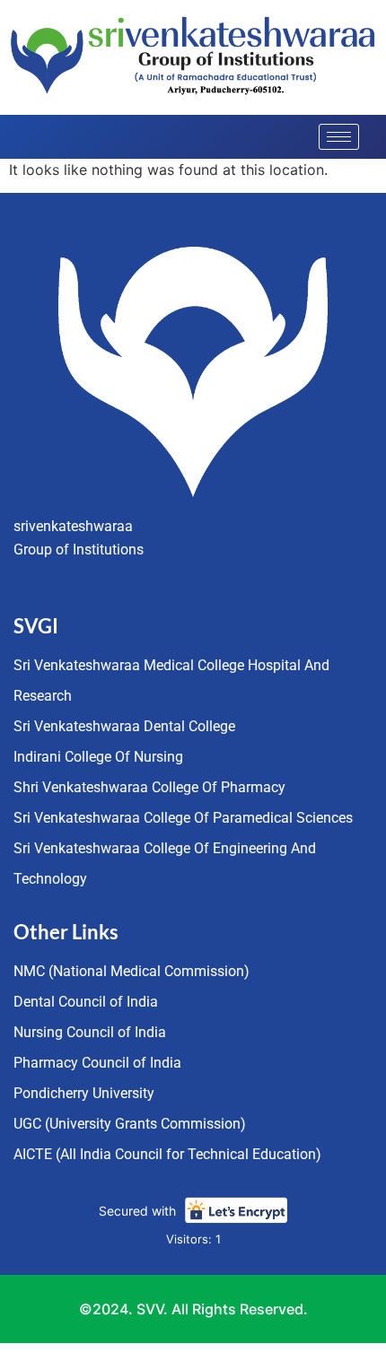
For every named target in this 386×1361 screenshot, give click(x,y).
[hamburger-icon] (339, 137)
